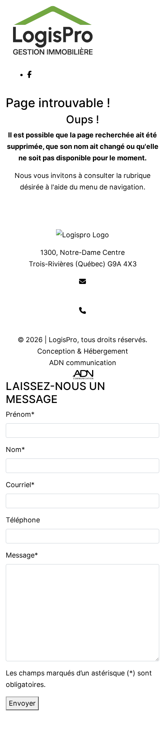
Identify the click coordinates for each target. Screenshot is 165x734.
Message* (22, 555)
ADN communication (82, 363)
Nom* (15, 449)
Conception (56, 351)
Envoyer (22, 703)
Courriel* (20, 485)
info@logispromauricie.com (82, 293)
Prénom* (20, 414)
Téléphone (23, 520)
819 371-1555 (82, 322)
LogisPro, (64, 340)
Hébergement (106, 351)
